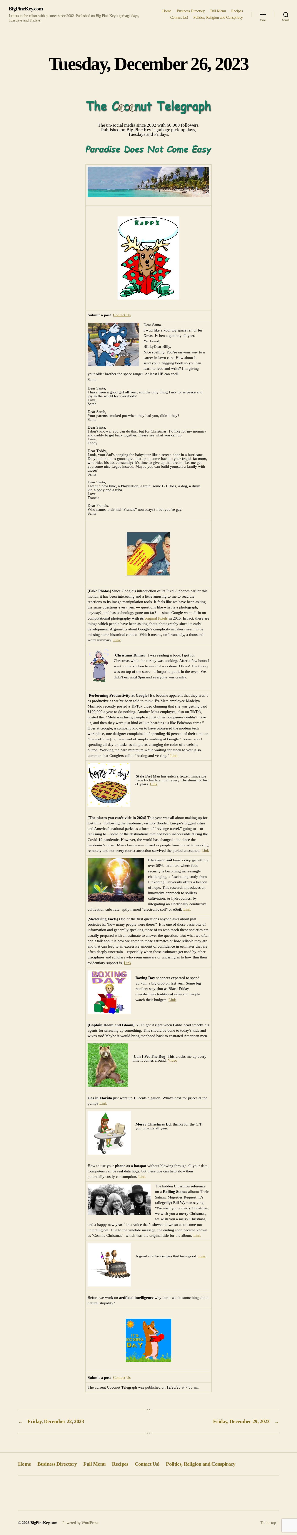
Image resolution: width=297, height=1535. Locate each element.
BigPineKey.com (26, 8)
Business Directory (191, 11)
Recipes (237, 11)
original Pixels (156, 618)
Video (172, 1060)
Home (166, 11)
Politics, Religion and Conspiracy (218, 17)
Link (117, 640)
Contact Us (122, 315)
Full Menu (218, 11)
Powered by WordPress (80, 1522)
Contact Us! (179, 17)
